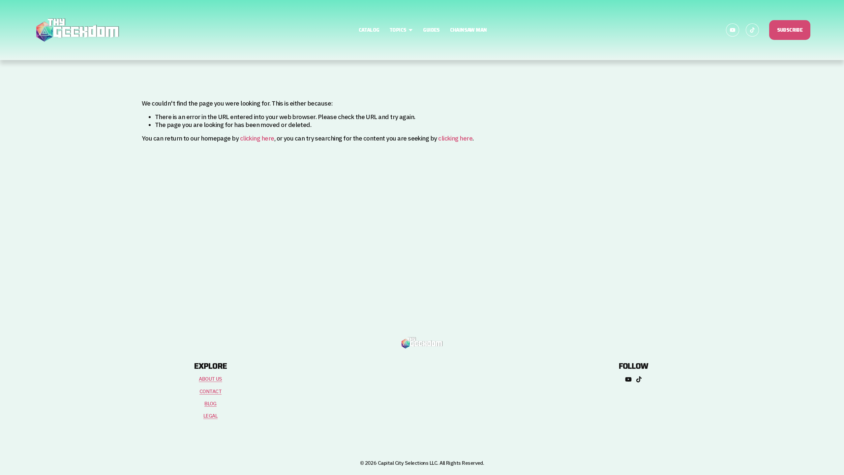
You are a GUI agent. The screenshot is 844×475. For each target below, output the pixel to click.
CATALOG (369, 30)
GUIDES (431, 30)
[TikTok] (752, 30)
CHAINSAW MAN (468, 30)
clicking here (257, 138)
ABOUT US (210, 379)
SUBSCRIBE (790, 30)
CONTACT (210, 392)
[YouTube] (732, 30)
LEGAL (210, 416)
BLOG (210, 404)
